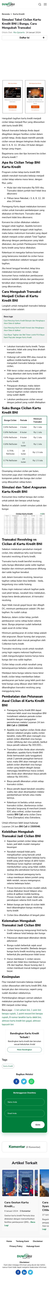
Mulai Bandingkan (24, 1049)
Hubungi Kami (33, 1246)
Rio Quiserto (19, 32)
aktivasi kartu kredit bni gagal (17, 1020)
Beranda (6, 14)
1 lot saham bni (22, 1009)
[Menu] (45, 4)
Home (9, 1241)
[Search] (39, 4)
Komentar (25, 1211)
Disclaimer (38, 1241)
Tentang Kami (22, 1241)
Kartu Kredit (18, 14)
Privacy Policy (16, 1246)
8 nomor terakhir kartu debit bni (25, 1017)
